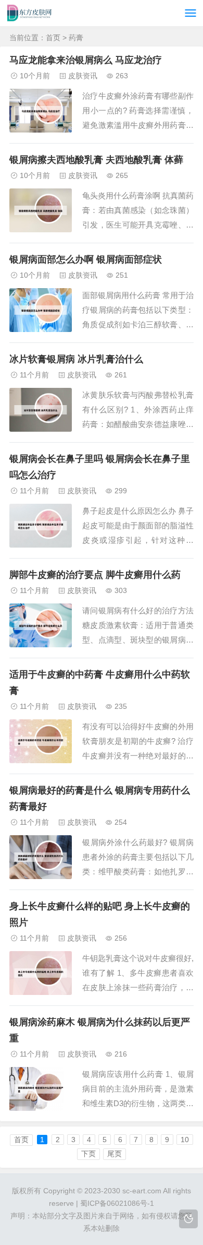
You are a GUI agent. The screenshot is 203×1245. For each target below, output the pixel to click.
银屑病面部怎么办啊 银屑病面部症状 (85, 259)
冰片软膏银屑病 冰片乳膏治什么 (76, 359)
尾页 (114, 1153)
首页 (53, 37)
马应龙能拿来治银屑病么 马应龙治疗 (85, 60)
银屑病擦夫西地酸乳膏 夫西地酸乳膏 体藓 (96, 160)
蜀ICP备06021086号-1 (117, 1203)
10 (185, 1139)
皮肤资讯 (82, 76)
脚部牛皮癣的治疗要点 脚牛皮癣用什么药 (95, 575)
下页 (88, 1153)
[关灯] (188, 1219)
